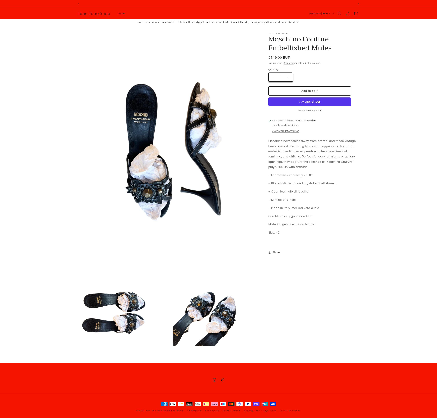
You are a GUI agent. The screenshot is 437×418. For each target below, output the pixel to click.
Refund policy (194, 410)
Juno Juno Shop (153, 411)
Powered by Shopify (173, 411)
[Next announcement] (358, 3)
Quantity (273, 69)
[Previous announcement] (78, 3)
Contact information (290, 410)
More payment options (309, 110)
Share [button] (276, 252)
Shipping (288, 63)
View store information (285, 131)
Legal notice (269, 410)
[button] (339, 13)
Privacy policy (212, 410)
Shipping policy (252, 410)
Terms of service (231, 410)
